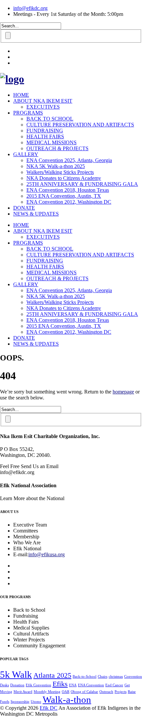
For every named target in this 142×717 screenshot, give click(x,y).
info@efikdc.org (30, 8)
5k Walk (16, 674)
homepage (123, 391)
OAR (65, 692)
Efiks (60, 684)
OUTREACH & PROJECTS (57, 148)
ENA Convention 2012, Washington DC (68, 202)
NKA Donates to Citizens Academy (63, 178)
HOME (21, 95)
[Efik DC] (12, 79)
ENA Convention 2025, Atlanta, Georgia (69, 160)
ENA (73, 685)
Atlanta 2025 (52, 675)
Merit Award (23, 692)
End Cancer (114, 685)
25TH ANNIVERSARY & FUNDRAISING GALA (82, 184)
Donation (17, 685)
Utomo (36, 701)
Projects (120, 692)
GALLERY (25, 154)
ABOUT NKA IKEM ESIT (42, 101)
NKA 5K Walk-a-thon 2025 (55, 166)
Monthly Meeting (47, 692)
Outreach (106, 692)
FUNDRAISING (44, 130)
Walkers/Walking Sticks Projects (60, 172)
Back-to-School (84, 676)
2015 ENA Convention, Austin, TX (63, 196)
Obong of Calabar (84, 692)
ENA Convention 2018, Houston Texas (67, 190)
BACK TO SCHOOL (49, 118)
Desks (4, 685)
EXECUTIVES (43, 107)
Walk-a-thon (67, 699)
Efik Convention (38, 685)
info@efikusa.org (46, 554)
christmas (116, 676)
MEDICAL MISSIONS (51, 142)
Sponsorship (20, 701)
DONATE (24, 208)
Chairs (102, 676)
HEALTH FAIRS (45, 136)
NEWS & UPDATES (36, 214)
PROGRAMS (28, 113)
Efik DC (48, 708)
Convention (133, 676)
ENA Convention (91, 685)
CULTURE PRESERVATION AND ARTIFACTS (80, 124)
